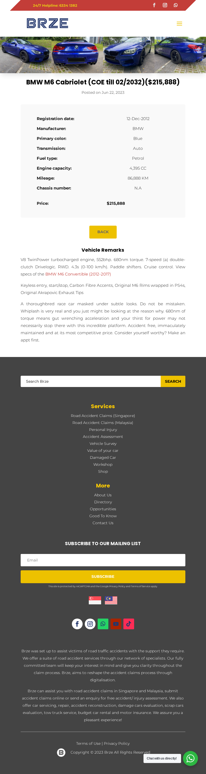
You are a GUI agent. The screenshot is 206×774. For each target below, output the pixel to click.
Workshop (102, 464)
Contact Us (103, 522)
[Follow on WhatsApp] (175, 5)
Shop (103, 471)
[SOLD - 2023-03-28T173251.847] (26, 73)
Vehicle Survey (103, 443)
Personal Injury (103, 429)
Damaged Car (103, 457)
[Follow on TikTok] (128, 624)
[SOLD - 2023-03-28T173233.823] (128, 73)
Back (103, 231)
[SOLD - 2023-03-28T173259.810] (77, 73)
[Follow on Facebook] (154, 5)
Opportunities (103, 509)
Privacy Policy (117, 586)
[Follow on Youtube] (116, 624)
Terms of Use (88, 743)
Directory (103, 502)
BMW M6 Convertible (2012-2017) (78, 274)
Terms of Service (140, 586)
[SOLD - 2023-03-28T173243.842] (180, 73)
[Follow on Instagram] (165, 5)
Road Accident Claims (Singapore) (103, 415)
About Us (103, 495)
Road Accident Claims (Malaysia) (102, 422)
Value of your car (103, 450)
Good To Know (103, 515)
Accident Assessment (103, 436)
